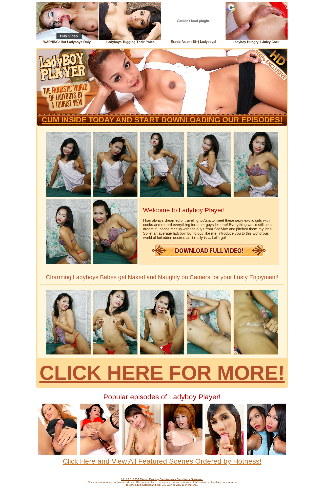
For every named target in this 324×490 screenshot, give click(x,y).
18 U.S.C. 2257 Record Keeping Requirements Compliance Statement (162, 479)
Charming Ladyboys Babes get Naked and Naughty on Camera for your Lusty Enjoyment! (162, 277)
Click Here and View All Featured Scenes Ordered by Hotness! (162, 461)
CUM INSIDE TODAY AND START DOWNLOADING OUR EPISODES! (162, 120)
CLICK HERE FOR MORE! (162, 373)
